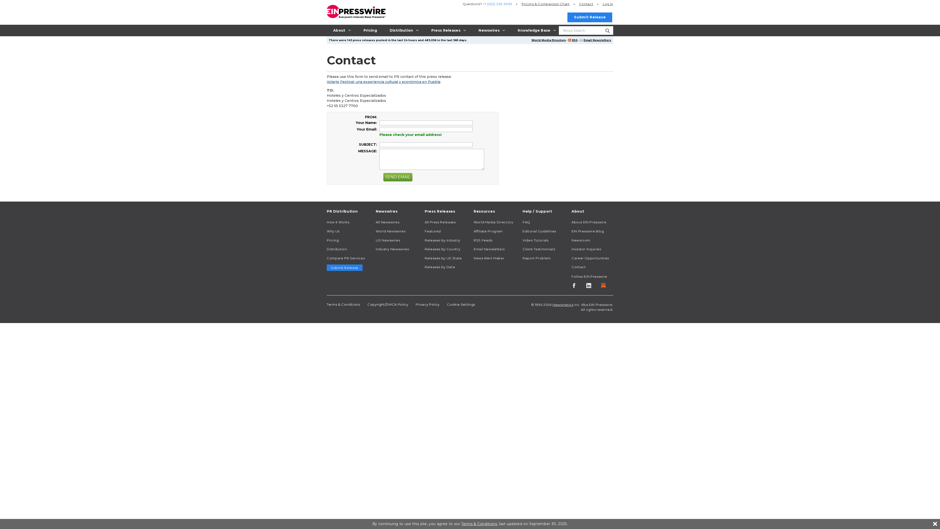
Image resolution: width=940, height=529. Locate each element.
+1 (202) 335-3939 (497, 4)
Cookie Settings (461, 304)
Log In (608, 4)
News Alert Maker (489, 258)
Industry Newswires (392, 249)
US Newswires (388, 240)
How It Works (338, 222)
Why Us (333, 231)
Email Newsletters (597, 40)
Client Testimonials (539, 249)
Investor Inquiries (586, 249)
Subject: (368, 144)
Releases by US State (443, 258)
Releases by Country (442, 249)
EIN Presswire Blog (588, 231)
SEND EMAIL (397, 177)
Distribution (337, 249)
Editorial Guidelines (539, 231)
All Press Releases (440, 222)
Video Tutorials (536, 240)
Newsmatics (562, 305)
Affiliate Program (488, 231)
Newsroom (581, 240)
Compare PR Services (346, 258)
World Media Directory (548, 40)
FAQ (526, 222)
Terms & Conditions (343, 304)
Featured (433, 231)
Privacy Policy (428, 304)
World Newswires (391, 231)
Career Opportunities (590, 258)
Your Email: (367, 129)
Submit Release (590, 17)
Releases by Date (440, 267)
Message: (367, 151)
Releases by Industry (442, 240)
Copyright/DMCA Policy (387, 304)
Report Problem (537, 258)
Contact (586, 4)
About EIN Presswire (589, 222)
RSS (575, 40)
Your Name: (366, 122)
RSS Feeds (483, 240)
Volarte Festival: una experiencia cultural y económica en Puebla (383, 82)
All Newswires (387, 222)
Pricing (546, 4)
